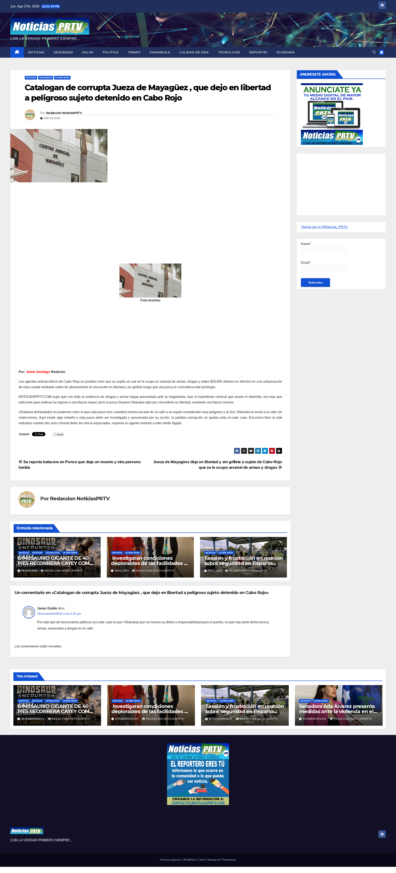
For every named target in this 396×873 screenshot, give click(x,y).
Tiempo (134, 52)
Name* (306, 244)
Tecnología (229, 52)
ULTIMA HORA (62, 77)
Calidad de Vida (194, 52)
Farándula (160, 52)
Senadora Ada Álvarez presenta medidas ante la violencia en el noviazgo (337, 711)
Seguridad (63, 52)
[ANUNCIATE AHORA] (332, 113)
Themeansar (228, 859)
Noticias (36, 52)
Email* (306, 262)
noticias (24, 553)
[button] (374, 52)
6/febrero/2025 (127, 718)
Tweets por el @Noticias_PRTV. (324, 227)
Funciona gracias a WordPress (179, 859)
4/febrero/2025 (315, 718)
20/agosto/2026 (33, 718)
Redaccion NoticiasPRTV (64, 113)
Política (111, 52)
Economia (286, 52)
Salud (88, 52)
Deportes (258, 52)
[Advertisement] (142, 215)
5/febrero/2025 (221, 718)
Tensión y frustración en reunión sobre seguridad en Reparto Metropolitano (243, 563)
